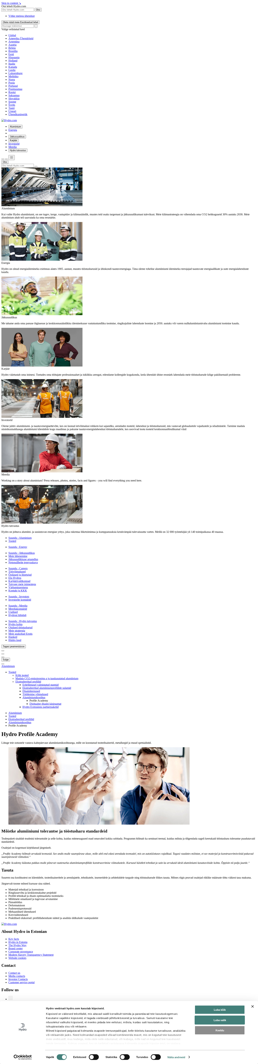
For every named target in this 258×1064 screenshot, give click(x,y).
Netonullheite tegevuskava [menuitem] (23, 562)
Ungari (12, 111)
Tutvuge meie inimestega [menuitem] (22, 584)
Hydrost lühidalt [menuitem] (17, 615)
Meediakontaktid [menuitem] (17, 608)
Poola (11, 82)
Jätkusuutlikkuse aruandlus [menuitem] (23, 559)
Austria (12, 44)
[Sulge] (6, 159)
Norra (11, 79)
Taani (11, 108)
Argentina (13, 41)
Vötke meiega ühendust (21, 15)
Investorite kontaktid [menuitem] (19, 599)
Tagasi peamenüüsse (13, 646)
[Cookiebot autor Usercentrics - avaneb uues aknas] (22, 1057)
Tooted (12, 716)
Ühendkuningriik (17, 114)
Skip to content (11, 3)
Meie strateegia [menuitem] (16, 630)
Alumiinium (8, 666)
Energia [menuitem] (12, 129)
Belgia (12, 47)
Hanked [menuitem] (12, 636)
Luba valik (220, 1019)
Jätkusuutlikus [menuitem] (17, 136)
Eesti (11, 54)
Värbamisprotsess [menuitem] (18, 587)
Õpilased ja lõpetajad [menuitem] (20, 574)
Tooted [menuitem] (12, 540)
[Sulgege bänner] (252, 1006)
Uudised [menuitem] (13, 611)
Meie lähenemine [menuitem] (17, 556)
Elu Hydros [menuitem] (14, 577)
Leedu (11, 70)
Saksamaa (13, 95)
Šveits (11, 104)
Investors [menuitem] (18, 596)
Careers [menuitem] (18, 568)
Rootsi (12, 92)
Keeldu (220, 1030)
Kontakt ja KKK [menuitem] (17, 590)
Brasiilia (13, 51)
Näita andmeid (176, 1057)
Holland (12, 60)
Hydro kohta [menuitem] (15, 624)
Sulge (6, 659)
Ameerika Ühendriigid (20, 38)
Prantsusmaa (15, 89)
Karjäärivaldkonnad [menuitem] (19, 581)
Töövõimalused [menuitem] (17, 571)
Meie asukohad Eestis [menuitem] (20, 633)
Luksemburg (15, 73)
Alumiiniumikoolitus (19, 722)
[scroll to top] (2, 663)
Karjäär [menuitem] (13, 140)
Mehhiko (13, 76)
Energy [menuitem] (17, 546)
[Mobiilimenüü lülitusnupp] (11, 157)
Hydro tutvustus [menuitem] (18, 150)
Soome (12, 101)
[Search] (36, 26)
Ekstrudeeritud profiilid (21, 719)
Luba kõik (220, 1009)
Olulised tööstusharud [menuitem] (20, 627)
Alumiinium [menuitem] (15, 126)
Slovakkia (13, 98)
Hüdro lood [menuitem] (14, 640)
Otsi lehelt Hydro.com (13, 6)
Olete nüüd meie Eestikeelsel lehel (20, 22)
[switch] (94, 1057)
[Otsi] (2, 159)
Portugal (13, 85)
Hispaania (13, 57)
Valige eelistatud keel (13, 29)
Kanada (12, 66)
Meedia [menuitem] (12, 146)
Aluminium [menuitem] (20, 537)
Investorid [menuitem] (13, 143)
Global (12, 35)
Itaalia (11, 63)
